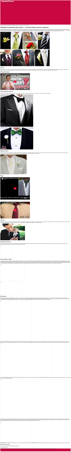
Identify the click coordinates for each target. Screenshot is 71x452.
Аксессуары (4, 9)
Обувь (3, 6)
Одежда (3, 8)
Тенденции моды (4, 5)
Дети (2, 11)
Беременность (4, 10)
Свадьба (5, 25)
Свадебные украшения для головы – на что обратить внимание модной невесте (19, 442)
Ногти (3, 7)
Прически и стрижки (5, 4)
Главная (1, 25)
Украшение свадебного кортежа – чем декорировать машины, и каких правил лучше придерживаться (54, 442)
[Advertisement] (35, 19)
